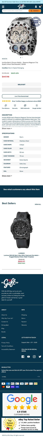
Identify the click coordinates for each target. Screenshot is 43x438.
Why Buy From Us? (7, 318)
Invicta (4, 59)
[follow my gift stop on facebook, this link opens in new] (23, 357)
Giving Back (5, 325)
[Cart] (40, 7)
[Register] (38, 377)
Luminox (21, 253)
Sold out (21, 84)
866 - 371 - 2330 (32, 342)
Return (23, 318)
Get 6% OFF (18, 370)
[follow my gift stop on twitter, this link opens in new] (40, 357)
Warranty (24, 325)
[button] (21, 90)
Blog (3, 328)
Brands (3, 332)
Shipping (24, 315)
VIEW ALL (38, 204)
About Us (4, 315)
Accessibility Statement (8, 349)
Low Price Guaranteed (21, 96)
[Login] (36, 6)
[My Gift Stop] (10, 279)
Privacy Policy (6, 343)
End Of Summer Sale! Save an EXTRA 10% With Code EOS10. (21, 2)
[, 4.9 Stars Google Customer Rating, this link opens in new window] (22, 404)
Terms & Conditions (7, 346)
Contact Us (5, 322)
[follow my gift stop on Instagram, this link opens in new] (34, 357)
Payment (24, 322)
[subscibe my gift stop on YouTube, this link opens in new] (28, 357)
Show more (6, 128)
